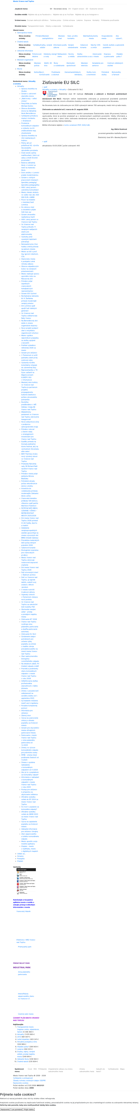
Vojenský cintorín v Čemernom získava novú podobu (29, 596)
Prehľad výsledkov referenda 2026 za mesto (28, 347)
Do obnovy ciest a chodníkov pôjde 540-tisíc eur (28, 209)
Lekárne (20, 1049)
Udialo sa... (21, 854)
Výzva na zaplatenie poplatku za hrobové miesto (29, 824)
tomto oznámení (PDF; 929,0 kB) (77, 125)
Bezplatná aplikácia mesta (24, 870)
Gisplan (20, 861)
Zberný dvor (26, 715)
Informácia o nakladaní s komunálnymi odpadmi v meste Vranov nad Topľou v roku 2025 (30, 782)
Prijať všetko (29, 1109)
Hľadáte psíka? (23, 1047)
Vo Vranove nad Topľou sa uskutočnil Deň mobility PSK (29, 604)
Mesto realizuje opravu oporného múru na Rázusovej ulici (30, 276)
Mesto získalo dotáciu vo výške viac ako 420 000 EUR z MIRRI (30, 194)
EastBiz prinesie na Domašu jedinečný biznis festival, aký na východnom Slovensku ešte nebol (30, 446)
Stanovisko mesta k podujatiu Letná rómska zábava (28, 261)
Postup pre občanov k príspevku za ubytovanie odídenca (29, 791)
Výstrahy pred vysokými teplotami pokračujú (29, 239)
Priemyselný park (24, 947)
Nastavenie (5, 1109)
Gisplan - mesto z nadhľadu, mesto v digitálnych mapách (29, 848)
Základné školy (23, 1059)
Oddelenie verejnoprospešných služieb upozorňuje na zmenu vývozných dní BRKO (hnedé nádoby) (29, 533)
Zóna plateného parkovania (24, 973)
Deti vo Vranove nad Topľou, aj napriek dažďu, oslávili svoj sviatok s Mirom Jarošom (29, 582)
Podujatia (20, 859)
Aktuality (20, 86)
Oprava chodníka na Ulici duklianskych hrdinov (29, 137)
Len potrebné (17, 1109)
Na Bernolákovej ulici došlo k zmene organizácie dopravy (29, 323)
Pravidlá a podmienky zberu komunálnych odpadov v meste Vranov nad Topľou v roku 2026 (29, 673)
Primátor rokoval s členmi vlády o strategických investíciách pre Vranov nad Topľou (28, 434)
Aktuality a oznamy (49, 89)
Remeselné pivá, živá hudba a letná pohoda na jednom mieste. (29, 246)
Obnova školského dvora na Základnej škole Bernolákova (28, 110)
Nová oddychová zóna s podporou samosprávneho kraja (30, 424)
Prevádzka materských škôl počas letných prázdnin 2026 (30, 542)
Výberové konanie (28, 548)
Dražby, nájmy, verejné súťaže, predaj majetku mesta (26, 1054)
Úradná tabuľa (22, 1061)
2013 (19, 1037)
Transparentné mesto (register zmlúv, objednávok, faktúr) (28, 1029)
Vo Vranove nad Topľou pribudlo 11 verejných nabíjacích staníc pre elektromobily (29, 229)
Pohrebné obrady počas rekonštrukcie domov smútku (29, 483)
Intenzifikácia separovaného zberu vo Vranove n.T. (26, 996)
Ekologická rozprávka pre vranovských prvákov (29, 552)
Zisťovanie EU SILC (28, 634)
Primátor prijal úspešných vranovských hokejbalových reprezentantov (27, 286)
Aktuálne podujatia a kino (27, 1042)
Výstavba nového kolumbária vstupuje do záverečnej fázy (29, 365)
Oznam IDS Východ (28, 293)
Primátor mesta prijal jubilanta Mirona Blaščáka (29, 476)
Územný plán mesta (25, 1014)
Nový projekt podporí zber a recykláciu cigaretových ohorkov (29, 330)
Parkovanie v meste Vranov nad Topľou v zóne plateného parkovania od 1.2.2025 (29, 740)
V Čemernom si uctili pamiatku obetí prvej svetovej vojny (29, 357)
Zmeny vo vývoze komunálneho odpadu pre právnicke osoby (29, 749)
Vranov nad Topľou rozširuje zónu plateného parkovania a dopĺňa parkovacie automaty (29, 627)
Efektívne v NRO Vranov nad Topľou (26, 941)
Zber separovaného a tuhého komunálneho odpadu (30, 836)
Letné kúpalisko (23, 1039)
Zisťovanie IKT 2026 (29, 619)
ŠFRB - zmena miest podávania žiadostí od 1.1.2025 (30, 757)
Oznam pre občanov (29, 353)
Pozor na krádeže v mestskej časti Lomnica (28, 202)
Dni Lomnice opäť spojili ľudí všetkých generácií (29, 308)
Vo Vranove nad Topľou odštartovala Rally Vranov (29, 315)
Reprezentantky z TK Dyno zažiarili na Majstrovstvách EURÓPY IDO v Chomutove (29, 375)
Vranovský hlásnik (24, 911)
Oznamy (20, 856)
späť (44, 87)
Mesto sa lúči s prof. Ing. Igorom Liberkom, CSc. (29, 253)
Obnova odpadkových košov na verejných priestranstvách (30, 268)
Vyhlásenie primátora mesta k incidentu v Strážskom (29, 118)
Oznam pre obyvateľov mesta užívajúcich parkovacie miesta (30, 730)
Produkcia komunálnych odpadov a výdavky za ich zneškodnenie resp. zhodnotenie (30, 128)
